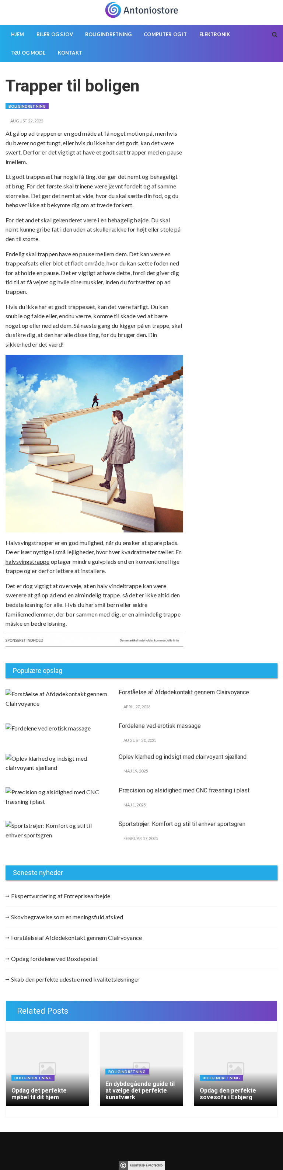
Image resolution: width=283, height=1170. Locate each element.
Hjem (17, 34)
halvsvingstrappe (27, 561)
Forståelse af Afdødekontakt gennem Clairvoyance (184, 692)
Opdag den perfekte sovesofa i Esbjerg (228, 1094)
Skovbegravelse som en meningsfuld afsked (67, 916)
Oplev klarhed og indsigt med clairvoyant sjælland (183, 756)
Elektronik (214, 34)
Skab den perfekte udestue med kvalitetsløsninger (75, 979)
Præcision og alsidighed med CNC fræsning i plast (184, 790)
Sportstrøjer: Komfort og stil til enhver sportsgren (182, 823)
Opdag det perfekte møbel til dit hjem (39, 1094)
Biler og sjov (54, 34)
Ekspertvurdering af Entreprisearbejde (61, 895)
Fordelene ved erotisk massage (160, 725)
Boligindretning (108, 34)
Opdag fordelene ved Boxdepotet (54, 958)
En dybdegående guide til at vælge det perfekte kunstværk (140, 1090)
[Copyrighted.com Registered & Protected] (142, 1164)
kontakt (70, 53)
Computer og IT (165, 34)
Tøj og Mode (28, 53)
